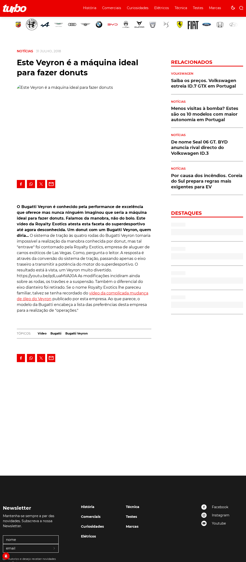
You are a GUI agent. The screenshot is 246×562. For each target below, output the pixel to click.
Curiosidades (137, 8)
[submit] (54, 548)
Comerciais (111, 8)
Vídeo (42, 333)
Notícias (25, 51)
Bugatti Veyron (76, 333)
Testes (198, 8)
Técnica (181, 8)
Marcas (215, 8)
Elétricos (161, 8)
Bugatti (56, 333)
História (89, 8)
